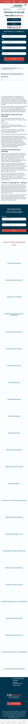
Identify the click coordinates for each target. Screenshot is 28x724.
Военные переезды (14, 433)
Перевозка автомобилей (14, 450)
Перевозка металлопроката (14, 635)
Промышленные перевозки (14, 280)
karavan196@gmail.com (14, 697)
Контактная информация (18, 678)
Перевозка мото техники (14, 349)
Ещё (24, 722)
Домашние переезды (14, 399)
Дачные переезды (14, 382)
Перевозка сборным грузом (14, 534)
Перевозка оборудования (14, 332)
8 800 (14, 27)
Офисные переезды (14, 416)
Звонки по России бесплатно (14, 696)
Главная (2, 722)
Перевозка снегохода (14, 365)
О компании (15, 680)
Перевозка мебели (14, 483)
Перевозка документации (14, 618)
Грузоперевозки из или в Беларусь (14, 669)
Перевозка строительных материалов (14, 500)
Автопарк (7, 722)
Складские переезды (14, 263)
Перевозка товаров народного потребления (14, 314)
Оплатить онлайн (21, 9)
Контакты (19, 722)
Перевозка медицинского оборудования (14, 601)
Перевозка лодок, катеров (14, 584)
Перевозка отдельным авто (14, 568)
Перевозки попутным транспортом (14, 551)
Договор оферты (16, 685)
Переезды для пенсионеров (14, 517)
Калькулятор (13, 722)
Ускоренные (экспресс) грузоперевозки (14, 652)
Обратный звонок (15, 19)
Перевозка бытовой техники (14, 466)
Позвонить (14, 24)
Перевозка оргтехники (14, 297)
